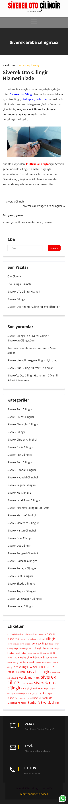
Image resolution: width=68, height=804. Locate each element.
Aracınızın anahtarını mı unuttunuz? (29, 348)
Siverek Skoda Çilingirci (21, 583)
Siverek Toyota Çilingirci (21, 591)
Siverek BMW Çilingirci (20, 417)
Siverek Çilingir (16, 299)
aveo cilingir (26, 639)
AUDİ (18, 639)
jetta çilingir (42, 657)
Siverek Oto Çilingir (18, 546)
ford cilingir (23, 648)
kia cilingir (54, 657)
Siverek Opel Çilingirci (20, 538)
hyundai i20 (37, 653)
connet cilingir (40, 643)
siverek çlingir (20, 693)
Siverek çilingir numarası (35, 688)
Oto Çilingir (14, 276)
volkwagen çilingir (23, 698)
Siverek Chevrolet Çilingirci (23, 424)
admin (25, 380)
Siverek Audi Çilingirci (20, 409)
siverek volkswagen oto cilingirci (44, 206)
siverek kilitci (28, 683)
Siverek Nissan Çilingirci (21, 530)
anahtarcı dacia (23, 634)
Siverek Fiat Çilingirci (19, 455)
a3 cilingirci (12, 634)
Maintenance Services (34, 794)
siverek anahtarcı (28, 677)
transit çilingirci (32, 693)
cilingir (50, 638)
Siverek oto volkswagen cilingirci (26, 360)
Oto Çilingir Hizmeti (19, 284)
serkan (11, 353)
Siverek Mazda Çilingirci (21, 515)
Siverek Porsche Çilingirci (22, 561)
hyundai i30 (47, 653)
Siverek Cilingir (13, 201)
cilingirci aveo (13, 643)
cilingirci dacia (25, 643)
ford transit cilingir (52, 648)
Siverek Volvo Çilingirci (20, 606)
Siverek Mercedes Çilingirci (23, 523)
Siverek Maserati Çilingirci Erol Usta (28, 508)
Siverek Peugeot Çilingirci (22, 553)
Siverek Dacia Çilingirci (20, 447)
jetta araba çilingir (24, 657)
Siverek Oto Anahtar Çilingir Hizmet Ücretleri (33, 307)
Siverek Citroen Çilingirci (22, 439)
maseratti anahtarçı (43, 662)
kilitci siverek (27, 662)
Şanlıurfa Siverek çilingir (44, 702)
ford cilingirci (36, 648)
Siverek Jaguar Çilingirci (21, 485)
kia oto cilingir (13, 662)
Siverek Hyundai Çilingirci (22, 477)
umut (55, 360)
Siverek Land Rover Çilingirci (24, 500)
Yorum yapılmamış (29, 65)
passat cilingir (37, 671)
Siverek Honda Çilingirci (21, 470)
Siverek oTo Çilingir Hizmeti (23, 291)
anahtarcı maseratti (38, 634)
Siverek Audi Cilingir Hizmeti (24, 368)
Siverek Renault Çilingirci (22, 568)
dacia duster (54, 643)
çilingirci (36, 698)
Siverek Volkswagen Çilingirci (24, 599)
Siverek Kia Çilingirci (19, 492)
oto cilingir (21, 666)
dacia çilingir (12, 648)
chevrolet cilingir (38, 639)
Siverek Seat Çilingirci (20, 576)
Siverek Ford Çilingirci (20, 462)
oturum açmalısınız (42, 222)
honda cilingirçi (25, 653)
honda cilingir (13, 653)
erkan (50, 368)
